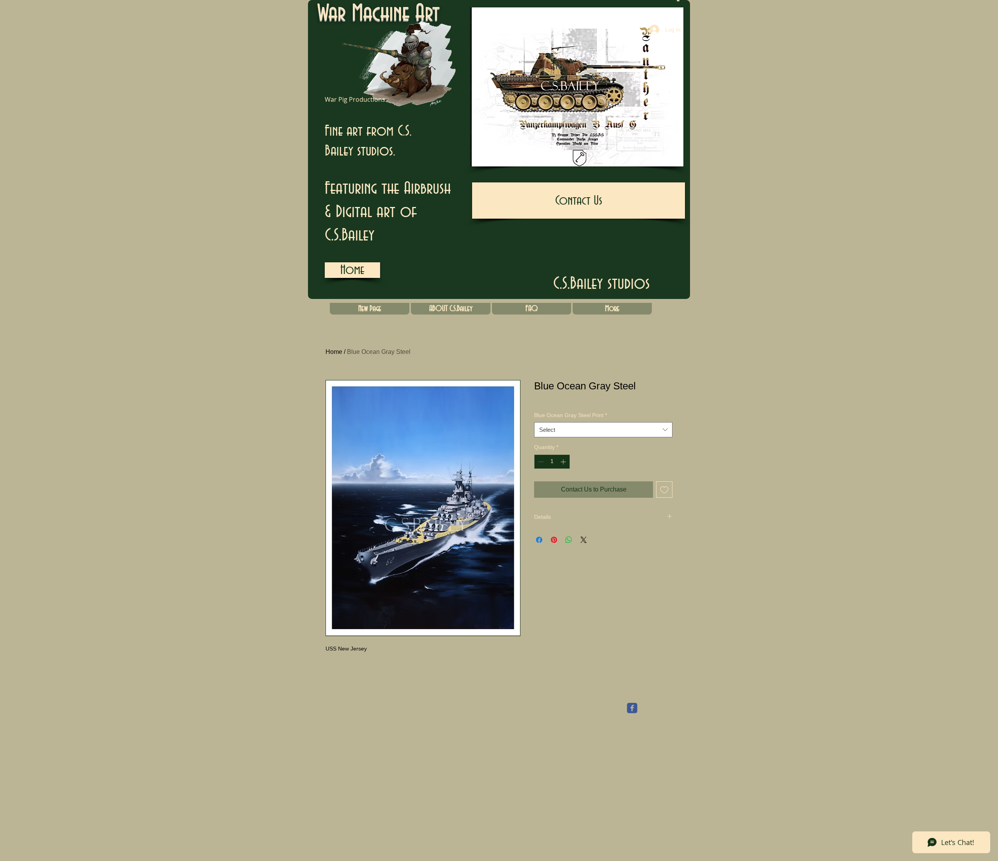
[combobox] (603, 429)
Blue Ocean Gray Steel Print (570, 415)
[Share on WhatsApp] (568, 540)
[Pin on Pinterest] (554, 540)
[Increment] (564, 462)
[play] (664, 160)
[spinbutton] (552, 462)
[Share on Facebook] (539, 540)
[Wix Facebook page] (632, 708)
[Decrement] (540, 462)
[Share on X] (583, 540)
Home (334, 351)
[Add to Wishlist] (664, 489)
